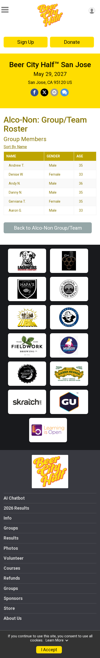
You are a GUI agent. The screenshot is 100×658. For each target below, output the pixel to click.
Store (9, 608)
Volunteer (14, 558)
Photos (11, 548)
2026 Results (16, 508)
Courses (12, 568)
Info (8, 518)
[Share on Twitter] (44, 92)
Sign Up (25, 42)
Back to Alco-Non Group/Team (48, 228)
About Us (13, 618)
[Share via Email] (54, 92)
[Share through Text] (64, 92)
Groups (11, 528)
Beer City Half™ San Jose (50, 64)
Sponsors (13, 598)
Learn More (55, 640)
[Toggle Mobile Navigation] (5, 10)
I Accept (49, 649)
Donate (72, 42)
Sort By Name (15, 146)
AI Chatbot (14, 498)
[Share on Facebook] (34, 92)
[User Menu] (92, 10)
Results (11, 538)
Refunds (12, 578)
